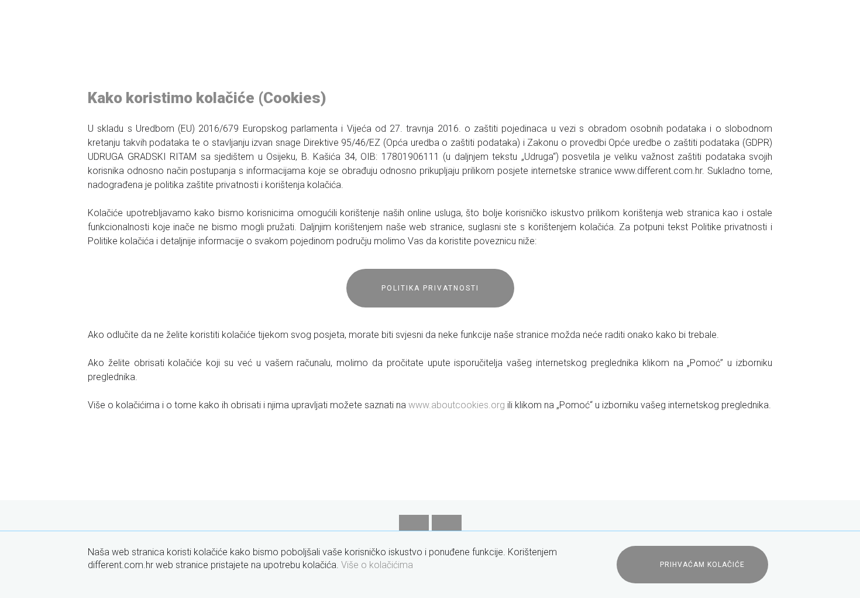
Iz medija (692, 73)
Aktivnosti (622, 73)
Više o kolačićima (377, 564)
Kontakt (756, 73)
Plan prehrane (418, 73)
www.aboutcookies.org (456, 405)
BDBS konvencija (516, 73)
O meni (343, 73)
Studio (286, 73)
